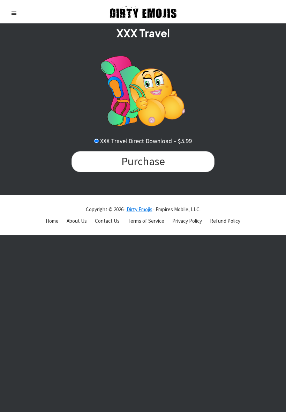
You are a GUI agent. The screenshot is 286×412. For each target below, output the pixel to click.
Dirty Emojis (139, 209)
